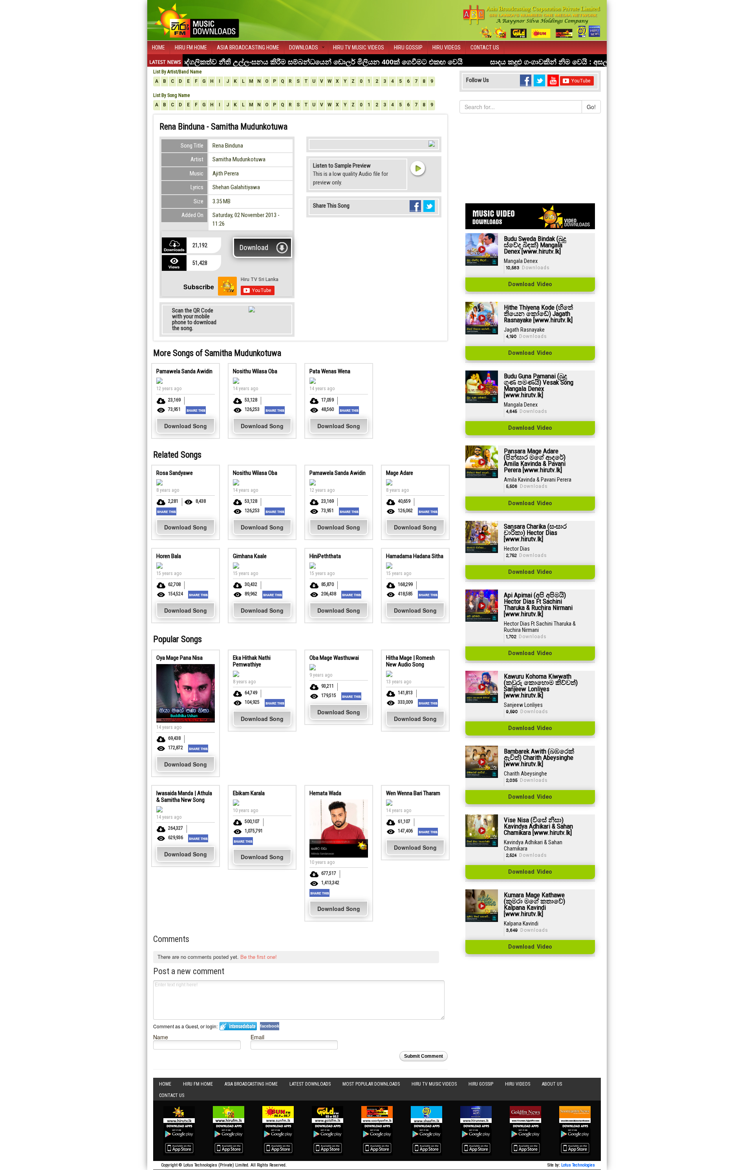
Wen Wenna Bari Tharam (413, 793)
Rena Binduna (227, 145)
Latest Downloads (310, 1084)
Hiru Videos (446, 47)
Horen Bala (168, 556)
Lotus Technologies (578, 1165)
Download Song (185, 426)
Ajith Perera (225, 173)
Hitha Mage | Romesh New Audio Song (410, 661)
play (417, 168)
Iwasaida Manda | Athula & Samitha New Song (184, 796)
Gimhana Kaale (250, 556)
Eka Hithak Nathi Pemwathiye (252, 661)
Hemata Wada (325, 793)
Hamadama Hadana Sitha (414, 556)
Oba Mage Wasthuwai (334, 657)
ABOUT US (552, 1084)
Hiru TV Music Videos (358, 47)
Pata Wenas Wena (329, 371)
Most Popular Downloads (371, 1084)
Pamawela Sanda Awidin (184, 371)
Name (160, 1036)
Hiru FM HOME (191, 47)
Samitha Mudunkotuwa (238, 159)
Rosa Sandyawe (174, 472)
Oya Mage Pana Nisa (179, 657)
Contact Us (484, 47)
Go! (591, 107)
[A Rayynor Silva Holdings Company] (532, 21)
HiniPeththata (325, 556)
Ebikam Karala (249, 793)
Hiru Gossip (408, 47)
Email (257, 1036)
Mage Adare (399, 472)
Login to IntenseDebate (238, 1026)
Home (158, 47)
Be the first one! (258, 956)
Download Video (530, 284)
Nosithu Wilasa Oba (255, 371)
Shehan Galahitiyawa (236, 187)
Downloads (303, 47)
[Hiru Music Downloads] (196, 19)
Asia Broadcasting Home (248, 47)
